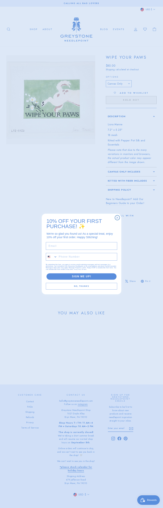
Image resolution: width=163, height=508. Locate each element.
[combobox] (51, 256)
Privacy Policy (78, 269)
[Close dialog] (117, 217)
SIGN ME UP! (81, 276)
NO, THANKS (81, 286)
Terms (84, 269)
